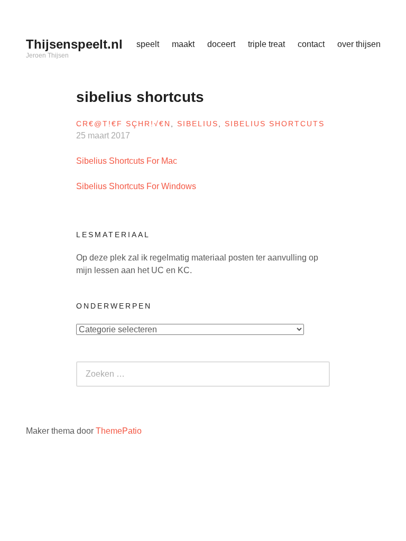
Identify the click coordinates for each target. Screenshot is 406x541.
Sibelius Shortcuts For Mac (126, 160)
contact (311, 44)
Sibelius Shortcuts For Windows (136, 186)
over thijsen (359, 44)
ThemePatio (119, 430)
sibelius (197, 123)
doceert (221, 44)
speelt (147, 44)
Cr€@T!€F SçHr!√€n (123, 123)
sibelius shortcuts (275, 123)
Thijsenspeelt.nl (74, 44)
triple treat (266, 44)
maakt (183, 44)
